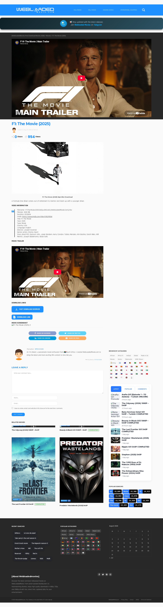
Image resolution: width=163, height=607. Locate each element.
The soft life (38, 548)
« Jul (111, 557)
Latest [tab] (116, 389)
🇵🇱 (126, 374)
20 (130, 547)
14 (136, 543)
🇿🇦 (116, 378)
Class (126, 496)
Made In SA (144, 356)
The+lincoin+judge (21, 559)
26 (124, 551)
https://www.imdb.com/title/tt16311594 (37, 216)
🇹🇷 (147, 374)
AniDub (128, 356)
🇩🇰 (116, 367)
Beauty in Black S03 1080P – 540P (79, 430)
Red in (35, 553)
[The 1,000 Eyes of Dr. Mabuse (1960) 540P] (115, 464)
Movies (64, 500)
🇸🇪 (137, 374)
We (139, 500)
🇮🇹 (116, 370)
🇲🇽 (142, 370)
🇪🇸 (121, 367)
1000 (41, 559)
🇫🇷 (126, 367)
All (111, 491)
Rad (131, 505)
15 (142, 543)
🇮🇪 (147, 367)
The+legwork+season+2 (39, 543)
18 (118, 547)
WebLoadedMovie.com (21, 600)
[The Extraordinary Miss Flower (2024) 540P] (115, 473)
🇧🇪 (130, 363)
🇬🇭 (137, 367)
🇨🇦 (140, 363)
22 (142, 547)
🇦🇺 (125, 363)
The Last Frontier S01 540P (28, 504)
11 (118, 543)
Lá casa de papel (29, 533)
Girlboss (17, 533)
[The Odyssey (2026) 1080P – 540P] (33, 426)
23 (148, 547)
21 (136, 547)
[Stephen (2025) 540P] (115, 457)
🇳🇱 (111, 374)
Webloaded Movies (83, 25)
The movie (114, 505)
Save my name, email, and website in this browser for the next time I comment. (38, 408)
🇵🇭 (121, 374)
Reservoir (18, 553)
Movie (125, 491)
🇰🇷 (137, 370)
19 (124, 547)
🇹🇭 (142, 374)
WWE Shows (139, 359)
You (111, 496)
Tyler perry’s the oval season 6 (25, 538)
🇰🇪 (132, 370)
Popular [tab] (128, 389)
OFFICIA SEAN (39, 349)
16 (148, 543)
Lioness (33, 559)
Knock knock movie (21, 543)
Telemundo (128, 359)
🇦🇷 (120, 363)
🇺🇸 (20, 499)
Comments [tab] (142, 389)
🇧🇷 (135, 363)
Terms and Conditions (146, 600)
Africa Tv (120, 356)
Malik (48, 559)
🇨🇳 (145, 363)
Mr (140, 491)
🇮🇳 (111, 370)
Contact (132, 600)
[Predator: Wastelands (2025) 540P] (81, 470)
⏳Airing (113, 363)
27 (130, 551)
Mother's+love (19, 548)
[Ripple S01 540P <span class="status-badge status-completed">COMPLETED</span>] (115, 449)
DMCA (137, 600)
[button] (22, 317)
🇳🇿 (116, 374)
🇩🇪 (111, 367)
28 (136, 551)
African (112, 356)
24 (112, 551)
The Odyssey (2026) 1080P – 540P (25, 430)
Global (136, 356)
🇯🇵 (126, 370)
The (111, 500)
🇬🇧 (132, 367)
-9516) (27, 553)
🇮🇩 (142, 367)
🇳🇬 (147, 370)
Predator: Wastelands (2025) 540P (74, 505)
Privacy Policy (124, 600)
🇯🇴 (121, 370)
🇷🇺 (132, 374)
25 (118, 551)
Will (29, 548)
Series (15, 499)
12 (124, 543)
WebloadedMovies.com (114, 600)
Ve (125, 500)
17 (112, 547)
